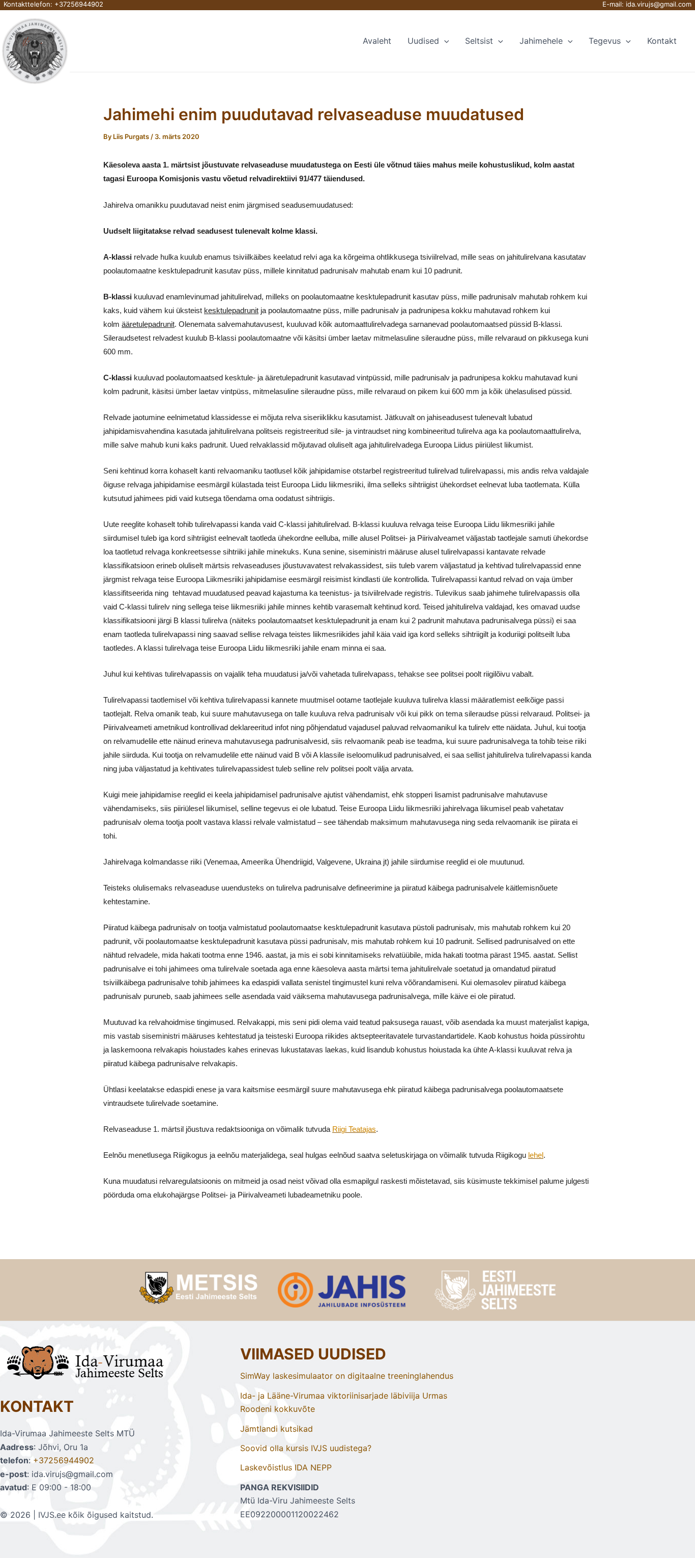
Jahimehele (541, 41)
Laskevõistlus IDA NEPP (286, 1467)
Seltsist (479, 41)
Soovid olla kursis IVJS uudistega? (305, 1448)
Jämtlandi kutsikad (276, 1429)
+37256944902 (78, 4)
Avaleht (377, 41)
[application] (444, 40)
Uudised (423, 41)
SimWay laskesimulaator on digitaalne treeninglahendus (346, 1376)
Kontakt (662, 41)
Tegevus (605, 41)
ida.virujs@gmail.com (658, 4)
